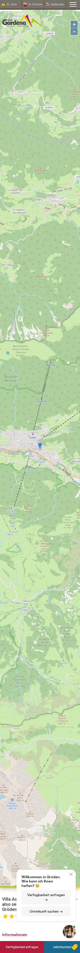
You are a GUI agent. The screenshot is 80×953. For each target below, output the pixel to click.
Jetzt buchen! (62, 947)
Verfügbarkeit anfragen (22, 947)
